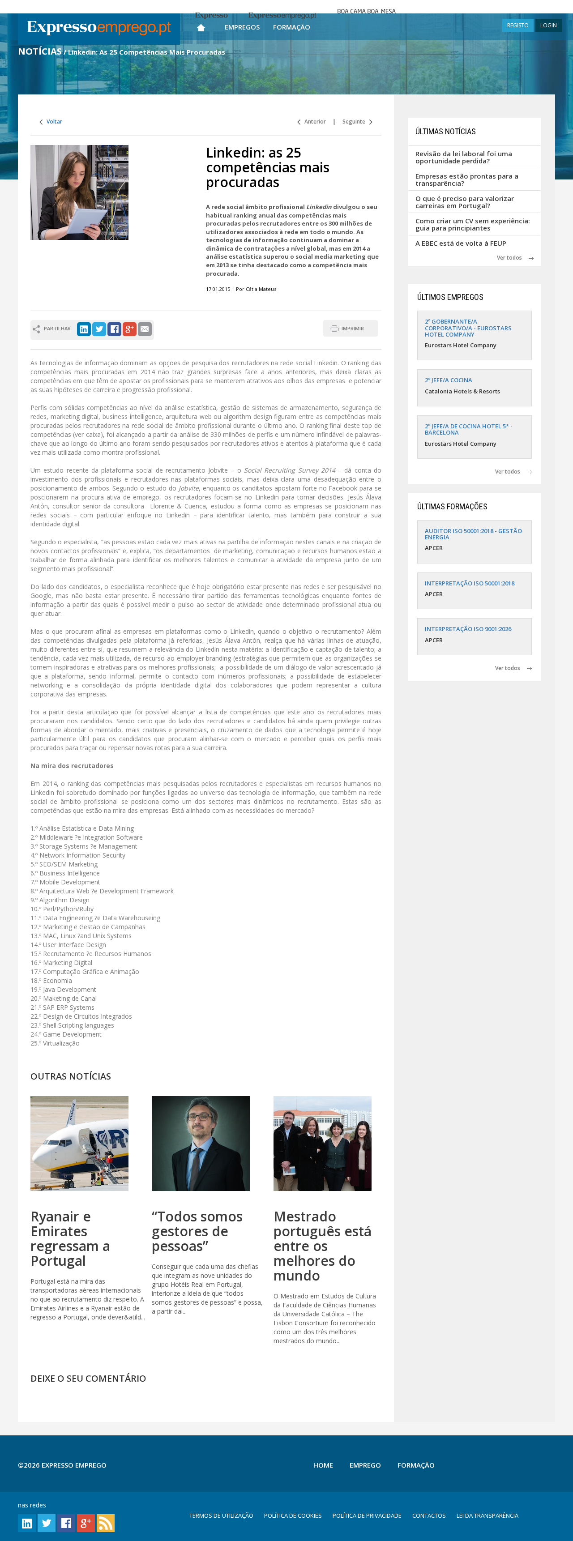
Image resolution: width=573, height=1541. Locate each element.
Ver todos (513, 257)
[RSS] (106, 1522)
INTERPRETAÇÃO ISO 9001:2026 (468, 629)
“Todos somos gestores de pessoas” (197, 1231)
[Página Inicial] (201, 25)
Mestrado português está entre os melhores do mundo (323, 1246)
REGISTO (518, 25)
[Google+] (130, 328)
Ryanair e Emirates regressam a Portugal (70, 1238)
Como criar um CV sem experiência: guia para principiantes (472, 224)
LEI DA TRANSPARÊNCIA (487, 1515)
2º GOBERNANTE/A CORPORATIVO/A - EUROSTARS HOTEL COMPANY (468, 327)
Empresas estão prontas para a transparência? (466, 179)
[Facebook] (114, 328)
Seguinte (355, 121)
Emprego (365, 1464)
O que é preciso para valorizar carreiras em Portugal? (464, 202)
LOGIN (548, 25)
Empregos (242, 26)
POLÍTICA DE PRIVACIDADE (367, 1515)
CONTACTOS (429, 1515)
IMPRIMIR (353, 328)
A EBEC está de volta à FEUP (460, 243)
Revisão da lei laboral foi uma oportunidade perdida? (463, 157)
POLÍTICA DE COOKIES (293, 1515)
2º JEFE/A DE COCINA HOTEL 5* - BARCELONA (469, 429)
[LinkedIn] (84, 328)
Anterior (313, 121)
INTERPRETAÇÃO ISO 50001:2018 (469, 583)
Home (323, 1464)
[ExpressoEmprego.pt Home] (99, 29)
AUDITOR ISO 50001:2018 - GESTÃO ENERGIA (473, 534)
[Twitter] (99, 328)
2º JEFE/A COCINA (448, 380)
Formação (291, 26)
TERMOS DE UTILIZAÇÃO (221, 1515)
